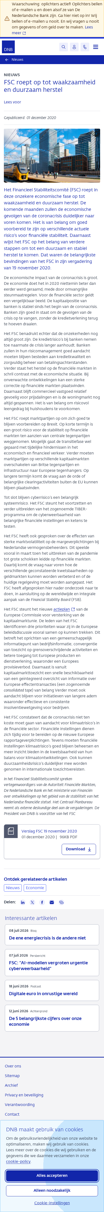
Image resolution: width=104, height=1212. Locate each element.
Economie (35, 888)
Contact (12, 1114)
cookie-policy (18, 1161)
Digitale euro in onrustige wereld (43, 994)
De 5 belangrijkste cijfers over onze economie (45, 1022)
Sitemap (12, 1075)
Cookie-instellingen (52, 1203)
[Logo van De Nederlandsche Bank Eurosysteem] (8, 46)
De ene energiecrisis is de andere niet (47, 938)
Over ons (13, 1066)
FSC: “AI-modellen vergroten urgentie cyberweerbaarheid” (48, 966)
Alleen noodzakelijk (52, 1191)
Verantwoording (20, 1104)
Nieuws (13, 888)
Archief (11, 1085)
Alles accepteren (52, 1176)
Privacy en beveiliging (24, 1095)
